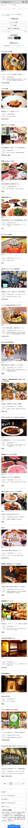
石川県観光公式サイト (7, 2)
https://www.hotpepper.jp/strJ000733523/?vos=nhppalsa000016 (14, 689)
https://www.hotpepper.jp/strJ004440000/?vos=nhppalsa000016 (14, 248)
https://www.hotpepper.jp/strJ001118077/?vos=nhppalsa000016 (14, 432)
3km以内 (10, 37)
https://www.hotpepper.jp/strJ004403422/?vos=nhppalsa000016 (14, 507)
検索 (25, 31)
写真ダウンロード (5, 806)
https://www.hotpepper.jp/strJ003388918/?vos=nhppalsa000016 (14, 725)
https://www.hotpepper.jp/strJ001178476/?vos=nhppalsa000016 (14, 543)
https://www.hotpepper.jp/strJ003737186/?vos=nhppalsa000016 (14, 176)
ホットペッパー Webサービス (17, 45)
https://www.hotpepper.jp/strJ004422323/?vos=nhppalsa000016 (14, 469)
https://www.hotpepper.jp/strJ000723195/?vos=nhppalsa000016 (14, 284)
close (26, 809)
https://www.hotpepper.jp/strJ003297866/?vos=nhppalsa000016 (14, 761)
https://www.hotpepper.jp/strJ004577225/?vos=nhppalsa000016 (14, 579)
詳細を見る (12, 824)
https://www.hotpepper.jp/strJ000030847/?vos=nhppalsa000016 (14, 616)
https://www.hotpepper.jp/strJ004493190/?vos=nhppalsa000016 (14, 67)
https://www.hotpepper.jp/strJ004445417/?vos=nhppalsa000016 (14, 395)
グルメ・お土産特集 (5, 14)
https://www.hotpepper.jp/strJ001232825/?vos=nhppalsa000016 (14, 212)
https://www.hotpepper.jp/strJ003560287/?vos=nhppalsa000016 (14, 357)
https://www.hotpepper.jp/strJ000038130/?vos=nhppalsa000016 (14, 653)
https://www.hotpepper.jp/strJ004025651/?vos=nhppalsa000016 (14, 140)
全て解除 (16, 37)
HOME (2, 4)
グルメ (6, 4)
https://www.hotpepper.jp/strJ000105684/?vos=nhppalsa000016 (14, 104)
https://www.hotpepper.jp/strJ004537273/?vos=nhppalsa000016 (14, 320)
